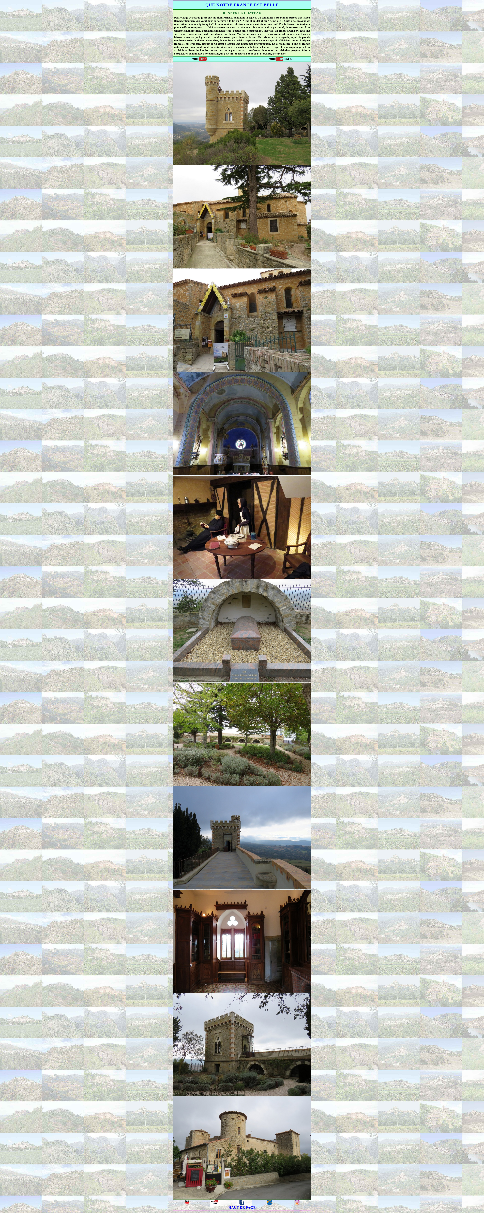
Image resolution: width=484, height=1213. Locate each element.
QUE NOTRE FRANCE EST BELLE (242, 5)
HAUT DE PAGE (242, 1207)
